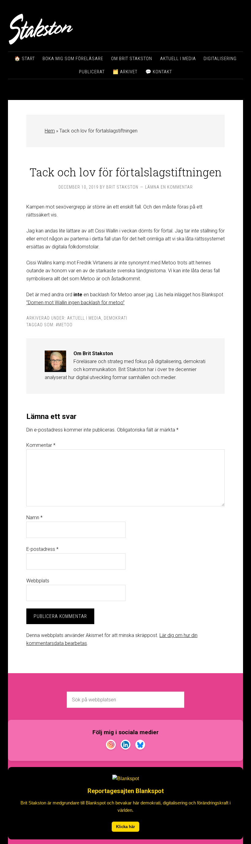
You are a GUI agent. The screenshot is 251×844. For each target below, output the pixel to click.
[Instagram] (111, 746)
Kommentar (40, 445)
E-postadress (42, 549)
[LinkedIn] (125, 746)
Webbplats (37, 581)
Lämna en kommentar (169, 187)
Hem (50, 131)
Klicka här (125, 826)
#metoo (64, 324)
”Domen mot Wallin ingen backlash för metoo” (75, 302)
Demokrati (115, 318)
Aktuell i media (84, 318)
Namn (34, 517)
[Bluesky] (140, 746)
